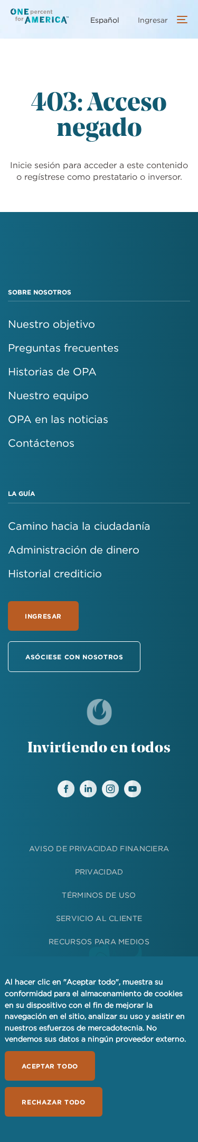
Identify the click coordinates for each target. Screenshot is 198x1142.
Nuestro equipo (48, 395)
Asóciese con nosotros (74, 656)
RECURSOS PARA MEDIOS (99, 941)
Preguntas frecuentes (63, 347)
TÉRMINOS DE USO (99, 895)
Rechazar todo (53, 1102)
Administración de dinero (73, 549)
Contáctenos (41, 442)
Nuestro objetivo (51, 323)
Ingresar (43, 616)
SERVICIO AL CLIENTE (99, 918)
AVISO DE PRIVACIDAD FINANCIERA (99, 848)
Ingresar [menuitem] (153, 20)
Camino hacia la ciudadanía (79, 525)
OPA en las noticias (58, 419)
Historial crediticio (55, 573)
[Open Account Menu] (179, 21)
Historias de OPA (52, 371)
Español (104, 20)
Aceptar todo (50, 1066)
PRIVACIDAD (99, 872)
